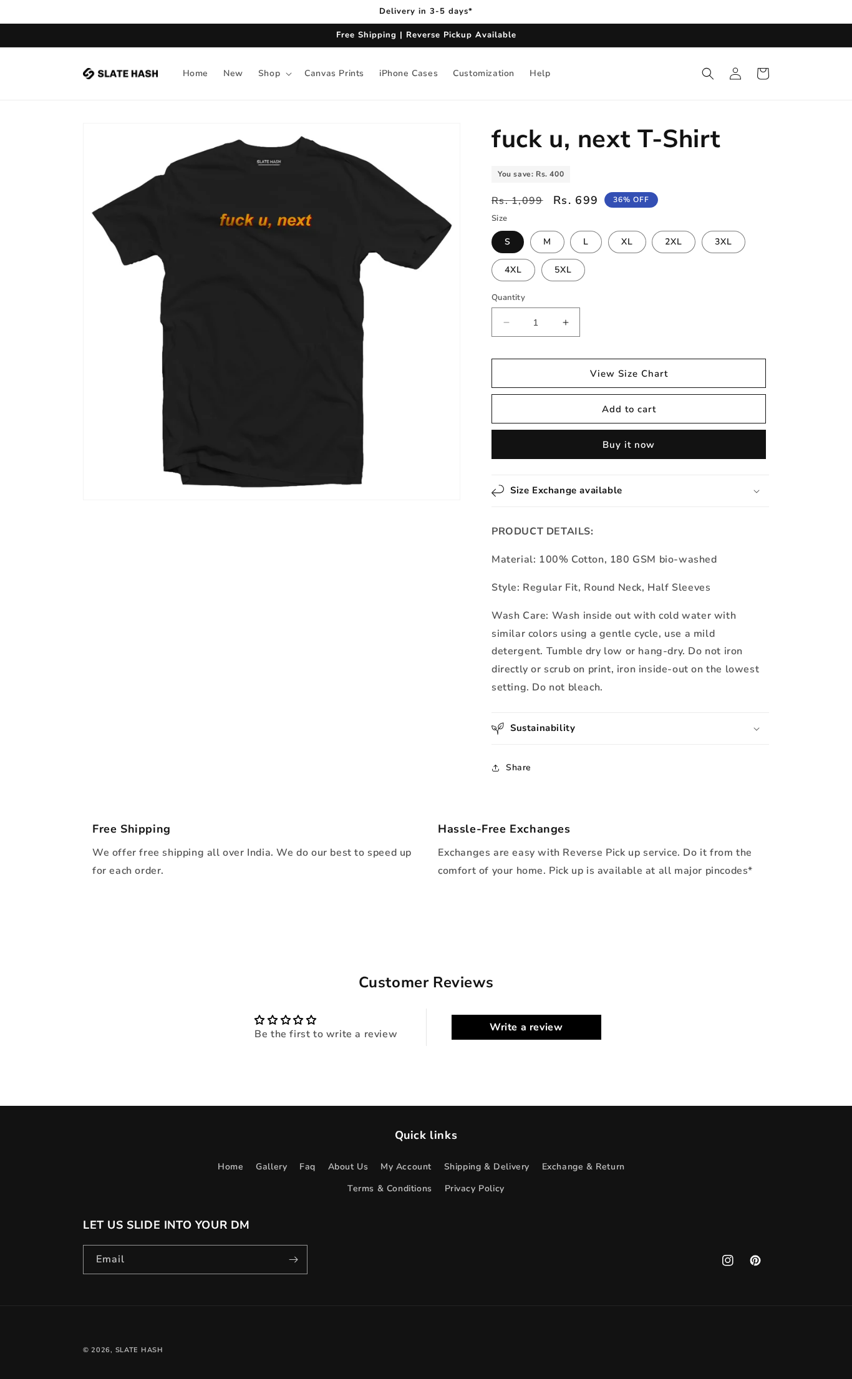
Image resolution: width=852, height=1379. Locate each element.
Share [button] (518, 767)
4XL (513, 270)
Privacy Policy (475, 1188)
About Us (348, 1167)
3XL (723, 242)
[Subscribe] (293, 1259)
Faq (307, 1167)
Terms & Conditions (389, 1188)
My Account (406, 1167)
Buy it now (629, 444)
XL (627, 242)
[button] (274, 73)
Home (230, 1167)
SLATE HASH (139, 1350)
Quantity (508, 297)
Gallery (271, 1167)
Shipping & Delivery (487, 1167)
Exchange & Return (583, 1167)
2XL (673, 242)
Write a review (526, 1027)
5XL (563, 270)
